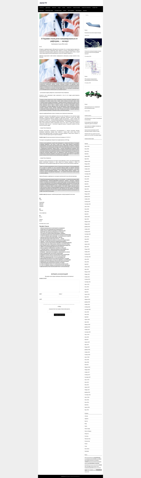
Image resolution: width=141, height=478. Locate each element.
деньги (99, 458)
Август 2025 (87, 176)
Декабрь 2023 (87, 226)
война (95, 458)
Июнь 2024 (87, 211)
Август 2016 (87, 397)
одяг (89, 466)
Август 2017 (87, 379)
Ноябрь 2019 (87, 329)
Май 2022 (86, 264)
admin (66, 44)
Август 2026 (87, 146)
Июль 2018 (87, 359)
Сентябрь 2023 (87, 234)
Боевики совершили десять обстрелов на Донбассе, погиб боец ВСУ (56, 259)
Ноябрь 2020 (87, 304)
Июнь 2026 (87, 151)
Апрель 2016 (87, 407)
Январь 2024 (87, 224)
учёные (86, 471)
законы (97, 460)
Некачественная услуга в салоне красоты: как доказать (53, 228)
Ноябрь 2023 (87, 229)
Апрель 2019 (87, 342)
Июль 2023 (87, 236)
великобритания (97, 457)
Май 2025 (86, 183)
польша (98, 466)
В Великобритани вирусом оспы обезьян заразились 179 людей (55, 258)
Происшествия (49, 10)
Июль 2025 (87, 178)
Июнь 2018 (87, 362)
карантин (86, 463)
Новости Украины (86, 7)
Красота (54, 7)
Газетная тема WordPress (75, 476)
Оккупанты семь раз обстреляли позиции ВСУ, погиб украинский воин (56, 242)
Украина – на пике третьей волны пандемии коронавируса (53, 241)
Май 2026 (86, 153)
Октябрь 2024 (87, 201)
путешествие (87, 467)
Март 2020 (87, 321)
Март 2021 (87, 296)
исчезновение (99, 461)
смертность (95, 467)
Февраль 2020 (87, 324)
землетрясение (91, 461)
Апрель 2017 (87, 387)
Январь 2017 (87, 389)
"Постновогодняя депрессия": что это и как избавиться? (53, 257)
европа (86, 460)
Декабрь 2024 (87, 196)
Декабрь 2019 (87, 326)
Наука (63, 7)
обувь (85, 466)
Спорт (64, 10)
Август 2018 (87, 357)
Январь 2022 (87, 274)
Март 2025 (87, 188)
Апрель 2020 (87, 319)
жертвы (88, 460)
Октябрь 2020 (87, 306)
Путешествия (58, 10)
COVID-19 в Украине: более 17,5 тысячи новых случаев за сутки (54, 263)
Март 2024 (87, 219)
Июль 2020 (87, 311)
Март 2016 (87, 409)
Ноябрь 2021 (87, 276)
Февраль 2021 (87, 299)
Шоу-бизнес (71, 10)
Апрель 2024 (87, 216)
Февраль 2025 (87, 191)
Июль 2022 (87, 259)
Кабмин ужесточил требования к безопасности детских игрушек (55, 261)
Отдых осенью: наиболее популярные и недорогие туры (53, 230)
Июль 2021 (87, 286)
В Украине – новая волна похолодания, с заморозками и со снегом (55, 251)
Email (60, 293)
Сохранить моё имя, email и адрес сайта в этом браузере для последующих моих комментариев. (59, 304)
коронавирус (92, 463)
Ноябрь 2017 (87, 372)
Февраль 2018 (87, 367)
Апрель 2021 (87, 294)
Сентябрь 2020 (87, 309)
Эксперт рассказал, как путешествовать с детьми (51, 237)
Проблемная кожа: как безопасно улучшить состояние (52, 262)
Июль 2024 (87, 209)
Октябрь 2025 (87, 171)
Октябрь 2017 (87, 374)
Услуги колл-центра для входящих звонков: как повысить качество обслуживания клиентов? (93, 52)
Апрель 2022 (87, 266)
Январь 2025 (87, 193)
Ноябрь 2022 (87, 251)
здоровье (87, 461)
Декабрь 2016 (87, 392)
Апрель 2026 (87, 156)
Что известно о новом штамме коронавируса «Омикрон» (53, 233)
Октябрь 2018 (87, 354)
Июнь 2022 (87, 261)
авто (85, 457)
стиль (100, 467)
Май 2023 (86, 241)
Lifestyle (41, 7)
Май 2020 (86, 316)
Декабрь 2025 (87, 166)
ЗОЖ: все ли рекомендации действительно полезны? (52, 246)
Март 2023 (87, 246)
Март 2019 (87, 344)
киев (88, 463)
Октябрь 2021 (87, 279)
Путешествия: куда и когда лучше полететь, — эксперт (52, 238)
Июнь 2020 (87, 314)
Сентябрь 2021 (87, 281)
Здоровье (48, 7)
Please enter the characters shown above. (59, 309)
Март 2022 (87, 269)
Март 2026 (87, 158)
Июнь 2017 (87, 384)
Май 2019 (86, 339)
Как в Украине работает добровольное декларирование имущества (55, 245)
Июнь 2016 (87, 402)
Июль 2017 (87, 382)
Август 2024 (87, 206)
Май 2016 (86, 404)
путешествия (91, 467)
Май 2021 (86, 291)
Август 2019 (87, 334)
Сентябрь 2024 (87, 204)
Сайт (40, 299)
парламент (94, 466)
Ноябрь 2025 (87, 168)
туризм (91, 469)
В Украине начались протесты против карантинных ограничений (55, 254)
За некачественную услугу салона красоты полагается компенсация (56, 234)
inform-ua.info (46, 223)
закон (95, 460)
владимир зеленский (90, 458)
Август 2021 (87, 284)
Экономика (78, 10)
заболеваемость (92, 460)
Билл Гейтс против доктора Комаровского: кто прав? (52, 232)
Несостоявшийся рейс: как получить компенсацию (52, 253)
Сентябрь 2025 (87, 173)
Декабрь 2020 (87, 301)
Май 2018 (86, 364)
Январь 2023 (87, 249)
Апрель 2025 (87, 186)
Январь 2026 (87, 163)
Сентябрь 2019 (87, 331)
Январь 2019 (87, 347)
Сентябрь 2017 (87, 377)
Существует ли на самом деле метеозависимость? (52, 229)
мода (100, 464)
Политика (41, 10)
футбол (88, 471)
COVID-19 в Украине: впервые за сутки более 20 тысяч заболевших (55, 265)
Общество (94, 7)
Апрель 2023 (87, 244)
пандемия (91, 466)
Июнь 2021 (87, 289)
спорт (98, 467)
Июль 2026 (87, 148)
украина (99, 470)
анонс (93, 457)
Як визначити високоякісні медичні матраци (93, 32)
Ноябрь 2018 (87, 352)
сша (86, 470)
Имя (40, 293)
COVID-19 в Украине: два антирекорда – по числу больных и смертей (56, 235)
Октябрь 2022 (87, 254)
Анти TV (43, 3)
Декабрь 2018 (87, 349)
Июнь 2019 (87, 337)
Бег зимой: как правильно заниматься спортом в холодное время (55, 239)
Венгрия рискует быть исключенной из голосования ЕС (53, 250)
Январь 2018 (87, 369)
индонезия (95, 461)
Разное (85, 10)
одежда (87, 466)
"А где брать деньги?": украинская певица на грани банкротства (55, 249)
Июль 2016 (87, 399)
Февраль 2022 (87, 271)
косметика (97, 463)
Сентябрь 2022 (87, 256)
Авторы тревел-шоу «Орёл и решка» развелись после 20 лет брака (55, 243)
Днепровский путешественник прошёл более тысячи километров (55, 266)
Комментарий (43, 278)
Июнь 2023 (87, 239)
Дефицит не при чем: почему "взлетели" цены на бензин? (53, 255)
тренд (88, 469)
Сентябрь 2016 (87, 394)
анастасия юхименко (89, 457)
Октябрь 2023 (87, 231)
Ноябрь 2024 (87, 198)
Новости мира (76, 7)
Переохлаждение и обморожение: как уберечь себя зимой (53, 247)
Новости (69, 7)
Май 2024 (86, 214)
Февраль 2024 (87, 221)
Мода (59, 7)
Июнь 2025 (87, 181)
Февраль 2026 (87, 161)
